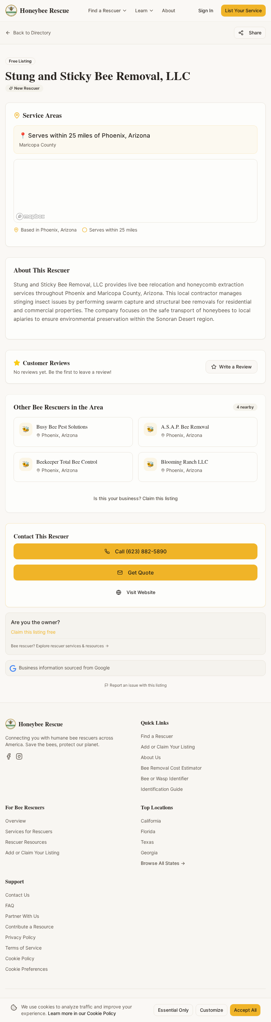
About (168, 10)
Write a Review (235, 366)
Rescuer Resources (26, 842)
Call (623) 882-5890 (141, 551)
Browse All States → (163, 863)
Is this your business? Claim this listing (136, 498)
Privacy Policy (20, 937)
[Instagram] (19, 756)
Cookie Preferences (26, 969)
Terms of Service (23, 948)
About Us (151, 757)
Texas (147, 842)
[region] (136, 191)
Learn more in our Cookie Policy (82, 1013)
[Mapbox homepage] (30, 216)
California (151, 821)
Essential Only (173, 1010)
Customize (211, 1010)
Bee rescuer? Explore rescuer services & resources (57, 645)
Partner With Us (22, 916)
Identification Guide (162, 789)
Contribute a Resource (29, 926)
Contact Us (17, 895)
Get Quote (141, 572)
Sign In (205, 10)
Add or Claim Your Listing (168, 746)
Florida (148, 831)
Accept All (245, 1010)
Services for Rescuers (28, 831)
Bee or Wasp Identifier (164, 778)
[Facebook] (8, 756)
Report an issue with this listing (138, 685)
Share (255, 32)
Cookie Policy (19, 958)
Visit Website (141, 592)
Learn (141, 10)
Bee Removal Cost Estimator (171, 768)
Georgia (149, 852)
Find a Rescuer (104, 10)
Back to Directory (32, 32)
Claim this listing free (33, 632)
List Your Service (243, 10)
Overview (15, 821)
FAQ (9, 905)
